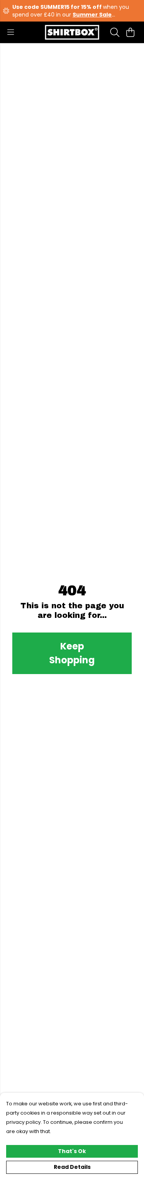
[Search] (114, 32)
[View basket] (130, 32)
